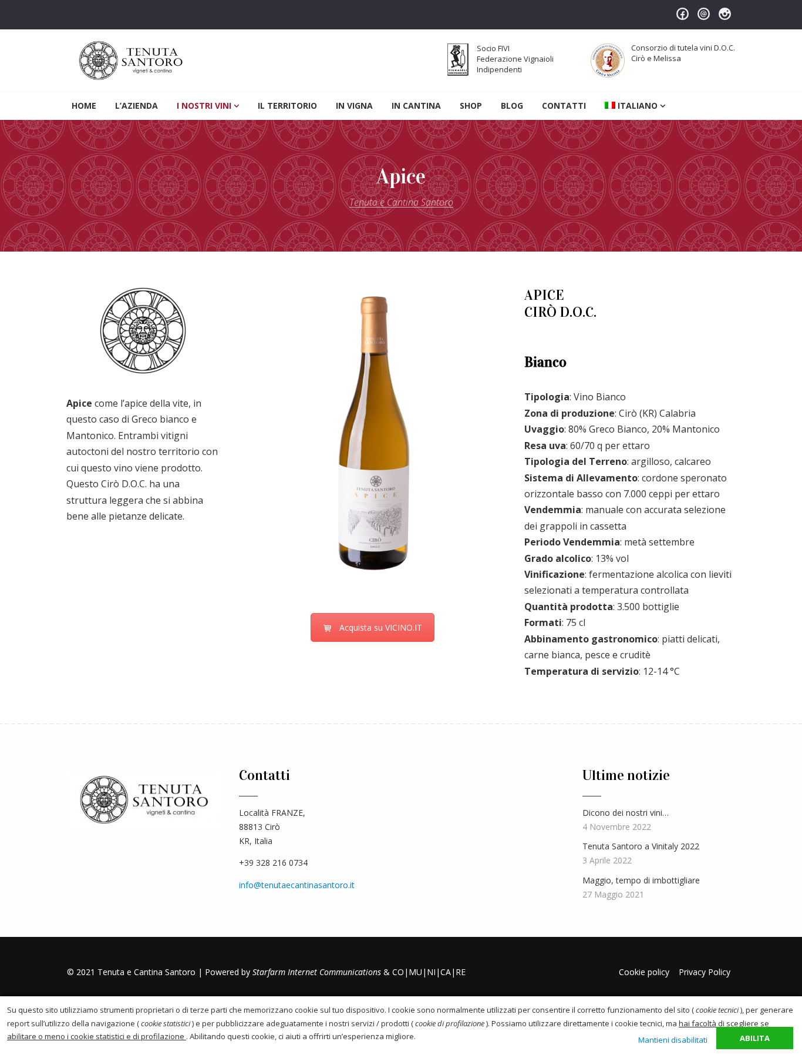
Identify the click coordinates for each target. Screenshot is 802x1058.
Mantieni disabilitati (672, 1039)
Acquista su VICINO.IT (380, 627)
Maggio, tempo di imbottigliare (641, 880)
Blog (512, 105)
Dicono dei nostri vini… (625, 812)
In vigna (354, 105)
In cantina (416, 105)
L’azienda (136, 105)
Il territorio (287, 105)
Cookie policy (644, 971)
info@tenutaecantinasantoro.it (297, 884)
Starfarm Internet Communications (316, 971)
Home (84, 105)
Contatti (564, 105)
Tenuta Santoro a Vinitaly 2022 (640, 846)
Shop (471, 105)
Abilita (755, 1038)
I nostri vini (204, 105)
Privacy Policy (704, 971)
